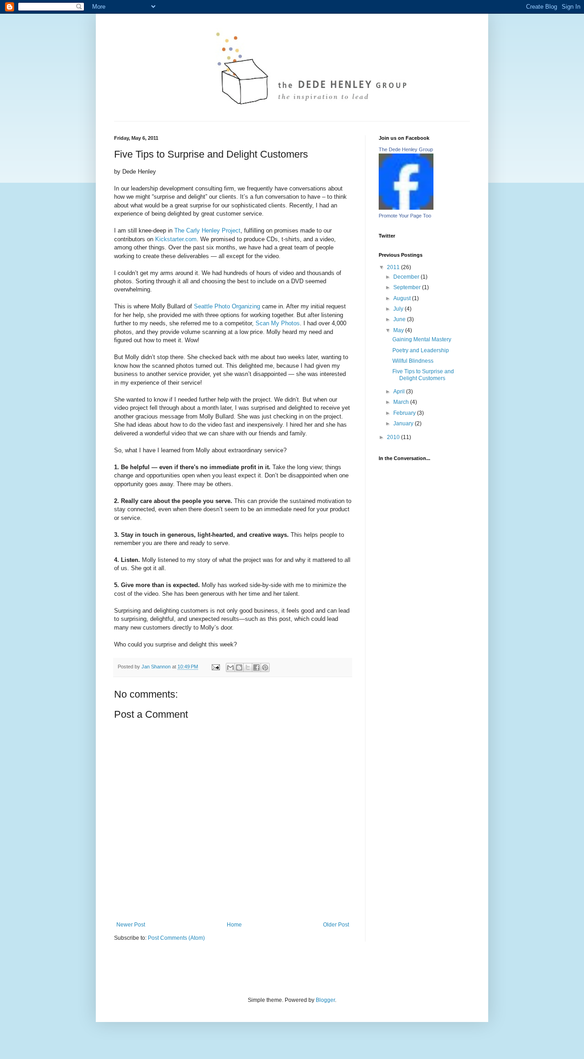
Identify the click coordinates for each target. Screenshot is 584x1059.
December (407, 277)
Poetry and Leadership (420, 350)
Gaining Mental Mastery (421, 339)
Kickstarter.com (176, 239)
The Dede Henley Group (406, 149)
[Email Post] (215, 666)
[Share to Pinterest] (265, 667)
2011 (394, 267)
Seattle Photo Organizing (227, 306)
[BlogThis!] (239, 667)
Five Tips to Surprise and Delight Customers (423, 374)
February (405, 413)
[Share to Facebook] (256, 667)
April (399, 391)
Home (234, 924)
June (400, 319)
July (399, 309)
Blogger (325, 1000)
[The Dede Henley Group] (406, 208)
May (399, 330)
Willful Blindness (412, 361)
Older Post (336, 924)
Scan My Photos (278, 323)
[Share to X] (247, 667)
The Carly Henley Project (207, 230)
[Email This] (230, 667)
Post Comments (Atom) (176, 938)
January (404, 423)
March (401, 402)
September (407, 287)
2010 (394, 437)
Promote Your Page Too (405, 215)
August (402, 298)
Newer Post (130, 924)
